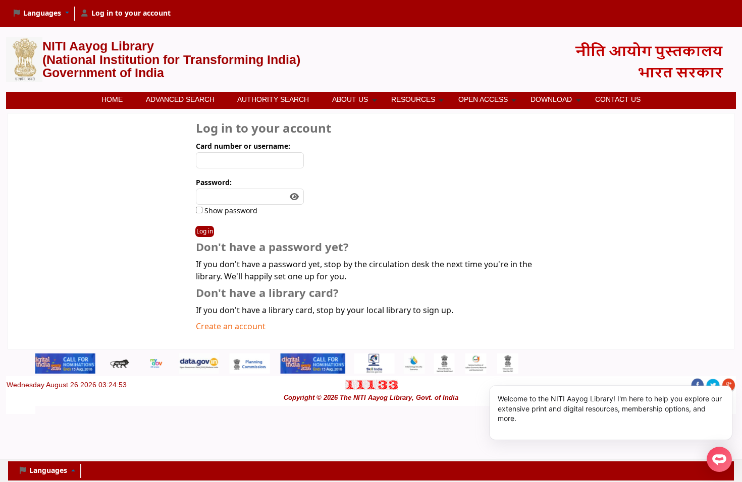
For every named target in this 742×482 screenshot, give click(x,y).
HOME (112, 99)
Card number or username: (243, 146)
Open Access (483, 99)
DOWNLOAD (551, 99)
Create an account (231, 327)
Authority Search (273, 99)
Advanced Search (180, 99)
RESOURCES (413, 99)
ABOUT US (350, 99)
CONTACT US (618, 99)
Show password (229, 211)
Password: (214, 182)
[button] (40, 13)
